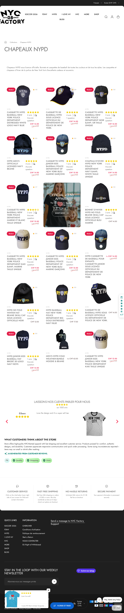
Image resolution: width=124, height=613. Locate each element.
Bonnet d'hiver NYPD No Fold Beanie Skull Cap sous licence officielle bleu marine (94, 216)
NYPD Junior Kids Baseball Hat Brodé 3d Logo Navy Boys (16, 360)
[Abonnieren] (54, 581)
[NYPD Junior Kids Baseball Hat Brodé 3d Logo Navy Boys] (23, 339)
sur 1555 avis (62, 407)
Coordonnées (37, 609)
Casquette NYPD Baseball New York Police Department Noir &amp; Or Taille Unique (94, 119)
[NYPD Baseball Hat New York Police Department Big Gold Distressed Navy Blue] (62, 293)
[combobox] (98, 3)
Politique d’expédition (25, 609)
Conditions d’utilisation (11, 609)
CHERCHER (27, 526)
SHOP (6, 548)
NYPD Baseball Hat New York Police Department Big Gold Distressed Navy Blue (55, 317)
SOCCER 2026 (10, 526)
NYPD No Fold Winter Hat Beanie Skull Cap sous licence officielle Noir (16, 315)
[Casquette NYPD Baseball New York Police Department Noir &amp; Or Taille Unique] (101, 95)
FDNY (6, 530)
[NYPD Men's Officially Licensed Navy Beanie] (23, 144)
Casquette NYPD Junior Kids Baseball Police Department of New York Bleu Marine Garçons (55, 168)
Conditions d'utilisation (31, 530)
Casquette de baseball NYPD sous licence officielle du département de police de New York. (55, 120)
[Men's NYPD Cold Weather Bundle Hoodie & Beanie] (62, 339)
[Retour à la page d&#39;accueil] (5, 42)
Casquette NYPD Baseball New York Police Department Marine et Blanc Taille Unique (16, 216)
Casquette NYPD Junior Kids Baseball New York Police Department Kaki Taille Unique (95, 361)
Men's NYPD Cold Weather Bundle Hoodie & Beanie (55, 359)
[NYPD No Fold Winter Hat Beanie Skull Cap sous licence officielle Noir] (23, 293)
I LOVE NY (8, 537)
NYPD (9, 109)
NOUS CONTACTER (30, 541)
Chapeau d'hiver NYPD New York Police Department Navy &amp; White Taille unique (94, 169)
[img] (62, 404)
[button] (33, 112)
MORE (6, 545)
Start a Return (28, 537)
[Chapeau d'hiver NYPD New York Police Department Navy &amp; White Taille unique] (101, 144)
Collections (13, 42)
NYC (6, 541)
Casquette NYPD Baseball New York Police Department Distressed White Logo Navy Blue (16, 119)
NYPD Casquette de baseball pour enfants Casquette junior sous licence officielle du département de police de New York (95, 266)
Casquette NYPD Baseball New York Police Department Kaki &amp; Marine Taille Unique (16, 263)
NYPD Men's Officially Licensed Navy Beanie (15, 165)
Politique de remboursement (34, 533)
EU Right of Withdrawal (32, 545)
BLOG (6, 552)
